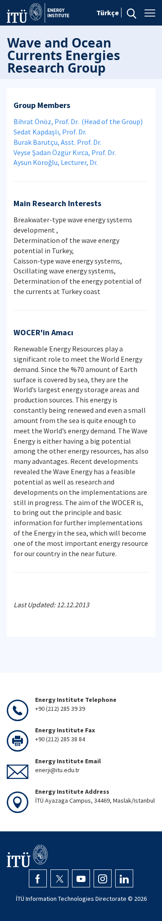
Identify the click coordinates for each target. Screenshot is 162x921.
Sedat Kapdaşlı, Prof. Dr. (50, 131)
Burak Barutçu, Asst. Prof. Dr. (57, 142)
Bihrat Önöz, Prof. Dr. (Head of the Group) (78, 121)
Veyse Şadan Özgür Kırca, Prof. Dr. (65, 152)
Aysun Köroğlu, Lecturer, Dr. (56, 162)
